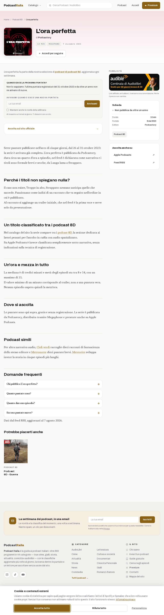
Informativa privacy (125, 599)
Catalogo (33, 5)
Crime (75, 554)
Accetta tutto (42, 608)
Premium (153, 5)
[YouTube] (23, 574)
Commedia (77, 572)
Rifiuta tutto (99, 608)
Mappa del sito (136, 576)
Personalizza (139, 608)
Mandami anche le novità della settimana (28, 110)
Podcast (13, 5)
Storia (75, 563)
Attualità (76, 559)
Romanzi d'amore (106, 572)
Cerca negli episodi (139, 563)
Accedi (135, 5)
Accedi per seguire (52, 53)
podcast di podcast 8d (68, 72)
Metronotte (38, 352)
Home (6, 20)
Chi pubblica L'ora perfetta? (22, 384)
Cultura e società (106, 554)
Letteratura (103, 550)
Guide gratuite (136, 559)
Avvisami (92, 104)
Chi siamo (134, 550)
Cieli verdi (43, 347)
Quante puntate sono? (19, 394)
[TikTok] (15, 574)
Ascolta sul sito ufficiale (53, 128)
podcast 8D (65, 232)
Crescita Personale (107, 563)
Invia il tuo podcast (139, 554)
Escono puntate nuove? (20, 413)
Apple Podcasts (134, 156)
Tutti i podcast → (80, 578)
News (74, 567)
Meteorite (78, 352)
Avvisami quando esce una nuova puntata (32, 98)
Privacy (106, 529)
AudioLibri (77, 550)
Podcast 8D (17, 20)
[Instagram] (7, 574)
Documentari (103, 559)
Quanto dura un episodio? (21, 403)
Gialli (99, 567)
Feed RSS (134, 163)
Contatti (134, 572)
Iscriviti (147, 519)
